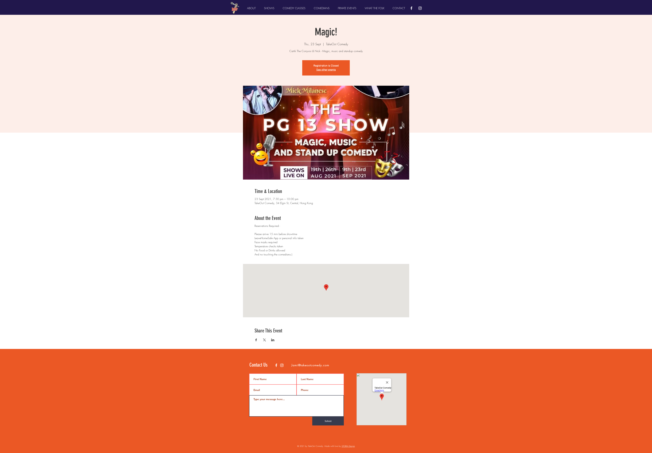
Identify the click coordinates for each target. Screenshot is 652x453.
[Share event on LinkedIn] (272, 340)
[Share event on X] (264, 340)
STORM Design (348, 446)
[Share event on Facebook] (256, 340)
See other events (326, 70)
